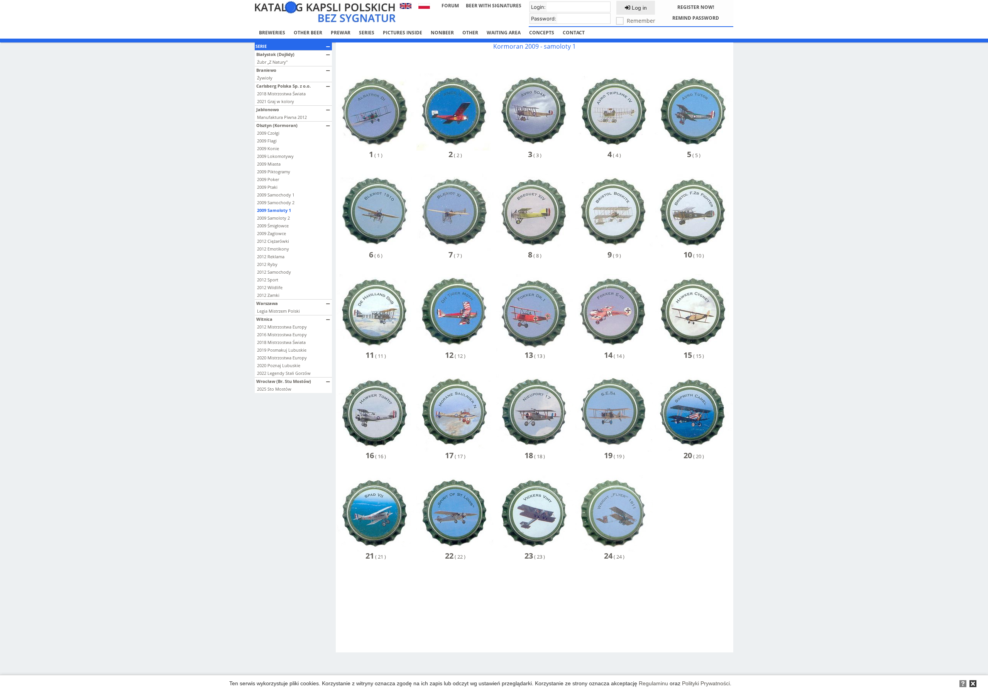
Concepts (541, 32)
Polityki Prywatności (706, 683)
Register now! (695, 7)
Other (470, 32)
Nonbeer (442, 32)
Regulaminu (653, 683)
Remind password (695, 18)
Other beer (308, 32)
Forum (450, 5)
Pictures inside (402, 32)
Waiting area (504, 32)
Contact (574, 32)
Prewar (340, 32)
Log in (638, 8)
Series (366, 32)
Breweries (272, 32)
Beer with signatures (493, 5)
